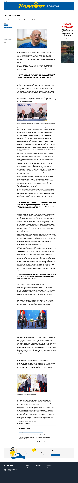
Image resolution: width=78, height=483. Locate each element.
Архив (37, 467)
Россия (6, 25)
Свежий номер (27, 465)
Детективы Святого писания (67, 38)
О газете (26, 467)
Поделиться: (6, 31)
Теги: (5, 23)
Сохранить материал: (8, 39)
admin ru (13, 19)
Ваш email (42, 454)
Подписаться (8, 1)
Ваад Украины (38, 465)
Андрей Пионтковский (9, 27)
